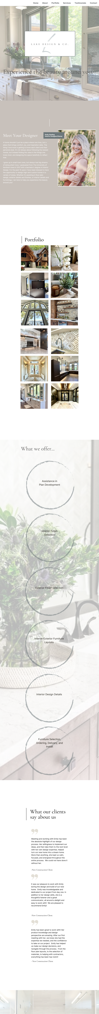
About (45, 3)
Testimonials (80, 3)
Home (35, 3)
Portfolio (55, 3)
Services (67, 3)
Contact (93, 3)
